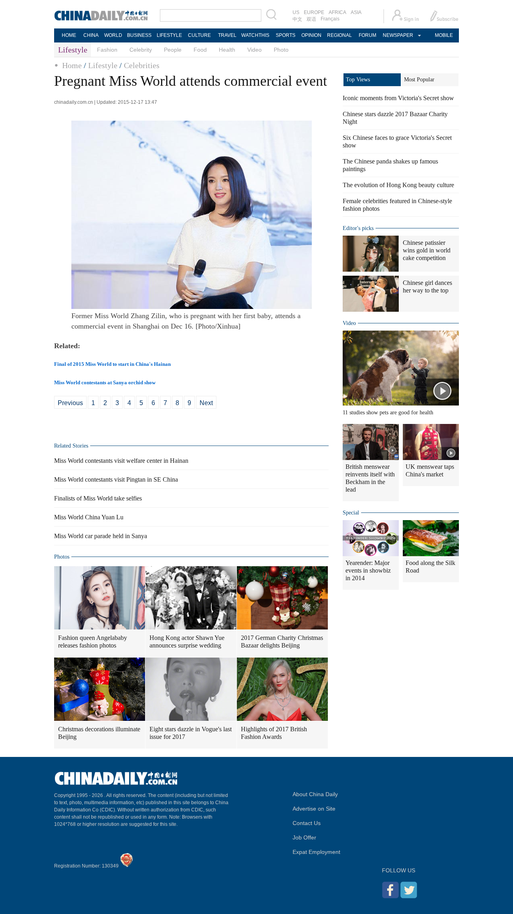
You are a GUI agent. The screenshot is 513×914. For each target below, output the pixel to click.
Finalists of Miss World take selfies (98, 498)
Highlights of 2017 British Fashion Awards (274, 733)
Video (254, 49)
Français (330, 19)
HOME (69, 35)
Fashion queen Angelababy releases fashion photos (92, 641)
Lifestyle (102, 65)
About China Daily (315, 794)
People (173, 49)
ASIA (356, 12)
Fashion (107, 49)
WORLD (113, 35)
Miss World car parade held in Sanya (100, 536)
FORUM (367, 35)
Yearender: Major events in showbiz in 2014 (368, 570)
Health (227, 49)
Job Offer (304, 837)
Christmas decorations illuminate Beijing (99, 733)
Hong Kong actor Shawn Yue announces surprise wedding (186, 641)
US (296, 12)
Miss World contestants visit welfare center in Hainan (121, 460)
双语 (311, 19)
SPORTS (285, 35)
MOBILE (444, 35)
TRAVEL (227, 35)
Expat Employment (316, 852)
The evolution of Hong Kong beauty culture (398, 185)
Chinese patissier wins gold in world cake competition (426, 250)
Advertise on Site (314, 808)
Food (200, 49)
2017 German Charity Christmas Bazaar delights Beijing (282, 641)
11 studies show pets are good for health (388, 413)
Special (351, 513)
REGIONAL (339, 35)
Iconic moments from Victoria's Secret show (398, 98)
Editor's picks (358, 228)
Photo (281, 49)
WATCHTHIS (255, 35)
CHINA (91, 35)
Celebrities (142, 65)
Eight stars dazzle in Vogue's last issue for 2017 (190, 733)
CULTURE (199, 35)
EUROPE (314, 12)
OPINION (311, 35)
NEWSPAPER (397, 35)
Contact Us (307, 823)
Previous (70, 402)
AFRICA (337, 12)
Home (72, 65)
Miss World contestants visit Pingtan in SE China (116, 479)
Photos (61, 557)
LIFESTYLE (169, 35)
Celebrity (140, 49)
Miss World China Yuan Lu (88, 517)
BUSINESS (139, 35)
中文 (297, 19)
